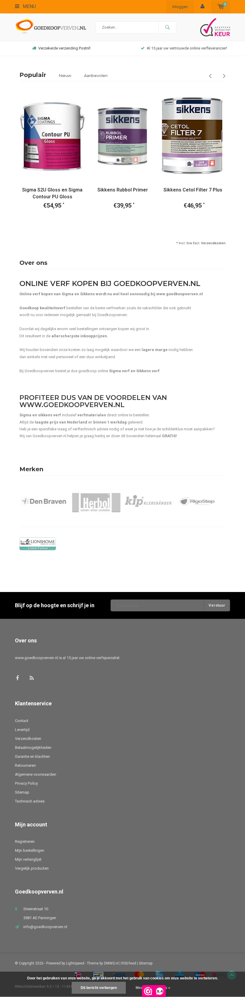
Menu (29, 6)
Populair (32, 74)
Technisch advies (30, 801)
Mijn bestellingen (29, 850)
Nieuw (65, 75)
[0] (220, 6)
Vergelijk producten (32, 868)
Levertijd (22, 729)
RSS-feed (128, 963)
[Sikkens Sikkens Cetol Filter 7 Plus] (192, 136)
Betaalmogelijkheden (33, 747)
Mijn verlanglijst (28, 859)
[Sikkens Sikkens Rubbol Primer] (122, 136)
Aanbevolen (96, 75)
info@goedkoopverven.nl (45, 927)
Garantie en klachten (32, 756)
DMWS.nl (111, 963)
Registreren (25, 841)
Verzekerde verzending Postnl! (64, 48)
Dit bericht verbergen (99, 988)
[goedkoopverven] (122, 543)
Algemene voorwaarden (35, 774)
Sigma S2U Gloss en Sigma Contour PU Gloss (52, 193)
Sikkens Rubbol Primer (122, 190)
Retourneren (25, 765)
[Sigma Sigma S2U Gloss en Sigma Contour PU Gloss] (52, 136)
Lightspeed (75, 963)
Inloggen (180, 6)
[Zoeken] (167, 27)
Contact (21, 720)
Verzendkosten (213, 243)
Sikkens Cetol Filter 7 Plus (192, 190)
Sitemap (22, 792)
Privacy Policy (26, 783)
